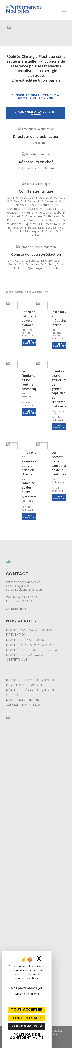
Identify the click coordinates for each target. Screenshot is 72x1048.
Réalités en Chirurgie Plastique (33, 650)
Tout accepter (26, 1009)
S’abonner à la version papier (36, 113)
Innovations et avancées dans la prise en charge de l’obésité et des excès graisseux (31, 474)
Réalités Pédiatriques (25, 640)
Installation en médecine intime (60, 318)
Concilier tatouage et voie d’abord (29, 318)
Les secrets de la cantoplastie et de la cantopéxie (61, 463)
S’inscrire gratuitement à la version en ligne (35, 96)
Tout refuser (26, 1018)
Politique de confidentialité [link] (27, 1036)
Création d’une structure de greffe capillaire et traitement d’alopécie (60, 388)
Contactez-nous (16, 609)
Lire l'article (29, 342)
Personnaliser (26, 1026)
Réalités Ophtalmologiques (30, 645)
